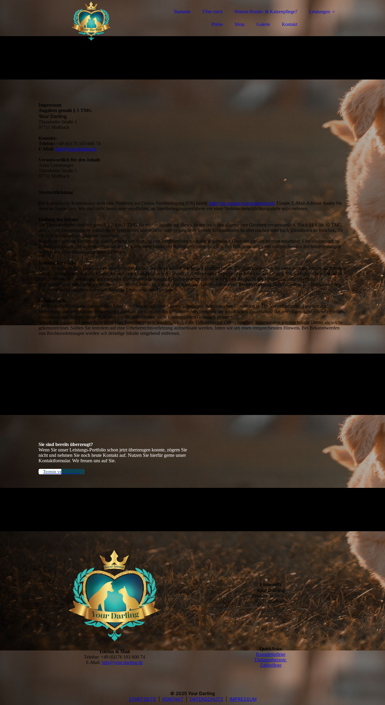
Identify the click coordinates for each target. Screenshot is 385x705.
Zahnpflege (271, 665)
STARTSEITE (142, 699)
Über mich (212, 11)
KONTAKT (172, 699)
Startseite (182, 11)
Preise (217, 24)
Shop (240, 24)
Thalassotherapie (270, 659)
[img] (91, 21)
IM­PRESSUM (243, 699)
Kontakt (289, 24)
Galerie (263, 24)
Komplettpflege (270, 654)
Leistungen (319, 11)
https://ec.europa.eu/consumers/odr (241, 203)
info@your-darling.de (76, 148)
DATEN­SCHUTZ (206, 699)
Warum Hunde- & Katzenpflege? (265, 11)
